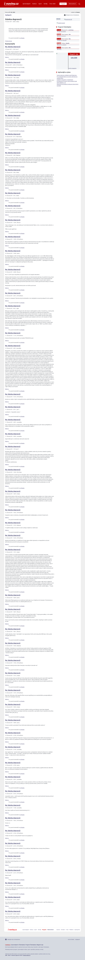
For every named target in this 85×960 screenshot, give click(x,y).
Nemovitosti (50, 929)
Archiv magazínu (72, 68)
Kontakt (63, 929)
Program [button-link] (63, 4)
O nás (67, 929)
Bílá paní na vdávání (61, 45)
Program (44, 929)
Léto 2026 (74, 58)
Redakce (71, 929)
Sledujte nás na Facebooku (72, 15)
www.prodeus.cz (26, 955)
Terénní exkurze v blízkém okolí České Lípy (67, 75)
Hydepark (8, 15)
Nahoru (7, 57)
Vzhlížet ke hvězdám (62, 40)
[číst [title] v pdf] (62, 61)
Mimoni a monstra (61, 36)
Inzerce (58, 929)
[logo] (11, 3)
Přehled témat (8, 41)
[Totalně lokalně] (60, 23)
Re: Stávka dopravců (12, 47)
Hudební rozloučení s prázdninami (65, 79)
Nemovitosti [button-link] (72, 4)
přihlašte (22, 38)
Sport (40, 4)
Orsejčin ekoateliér (61, 31)
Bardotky (59, 49)
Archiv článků (71, 939)
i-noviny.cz (7, 944)
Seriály (45, 4)
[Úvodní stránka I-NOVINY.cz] (12, 929)
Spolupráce (77, 929)
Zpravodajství (26, 4)
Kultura (34, 4)
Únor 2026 (52, 4)
